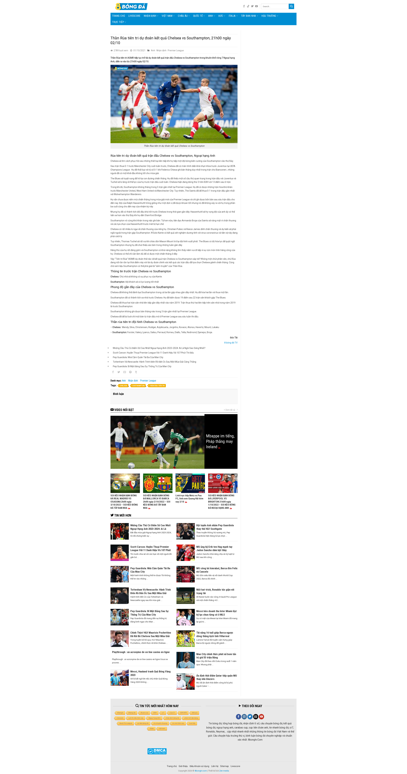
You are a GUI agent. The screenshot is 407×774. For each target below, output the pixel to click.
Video (152, 728)
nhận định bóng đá (172, 718)
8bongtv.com (201, 771)
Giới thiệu (183, 766)
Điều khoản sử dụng (199, 766)
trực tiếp (192, 723)
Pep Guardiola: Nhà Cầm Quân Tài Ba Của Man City (138, 357)
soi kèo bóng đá (142, 723)
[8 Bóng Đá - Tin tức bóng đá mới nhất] (132, 6)
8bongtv (120, 713)
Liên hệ (214, 766)
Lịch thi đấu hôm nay (136, 718)
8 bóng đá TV (231, 342)
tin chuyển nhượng (160, 723)
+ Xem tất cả (229, 410)
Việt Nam (167, 15)
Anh (210, 15)
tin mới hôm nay (178, 723)
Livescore (235, 766)
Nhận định (150, 15)
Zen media (224, 771)
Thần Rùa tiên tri (157, 386)
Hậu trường (268, 15)
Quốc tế (198, 15)
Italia (232, 15)
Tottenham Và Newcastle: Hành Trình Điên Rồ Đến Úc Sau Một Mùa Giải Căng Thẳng (154, 361)
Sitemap (224, 766)
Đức (220, 15)
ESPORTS (183, 713)
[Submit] (291, 6)
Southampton (138, 386)
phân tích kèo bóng (191, 718)
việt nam (162, 728)
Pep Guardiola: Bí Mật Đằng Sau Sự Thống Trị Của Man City (142, 366)
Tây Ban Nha (248, 15)
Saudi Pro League (126, 723)
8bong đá (132, 713)
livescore (134, 15)
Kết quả (194, 713)
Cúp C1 (172, 713)
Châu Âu (183, 15)
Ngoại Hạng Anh (155, 718)
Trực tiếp (118, 22)
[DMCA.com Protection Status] (157, 751)
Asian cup (144, 713)
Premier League (176, 50)
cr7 (163, 713)
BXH (155, 713)
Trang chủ (118, 15)
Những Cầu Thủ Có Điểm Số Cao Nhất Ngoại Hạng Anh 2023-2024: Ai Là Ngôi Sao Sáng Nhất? (159, 348)
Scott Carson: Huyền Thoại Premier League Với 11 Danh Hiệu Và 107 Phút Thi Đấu (153, 352)
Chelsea (123, 386)
